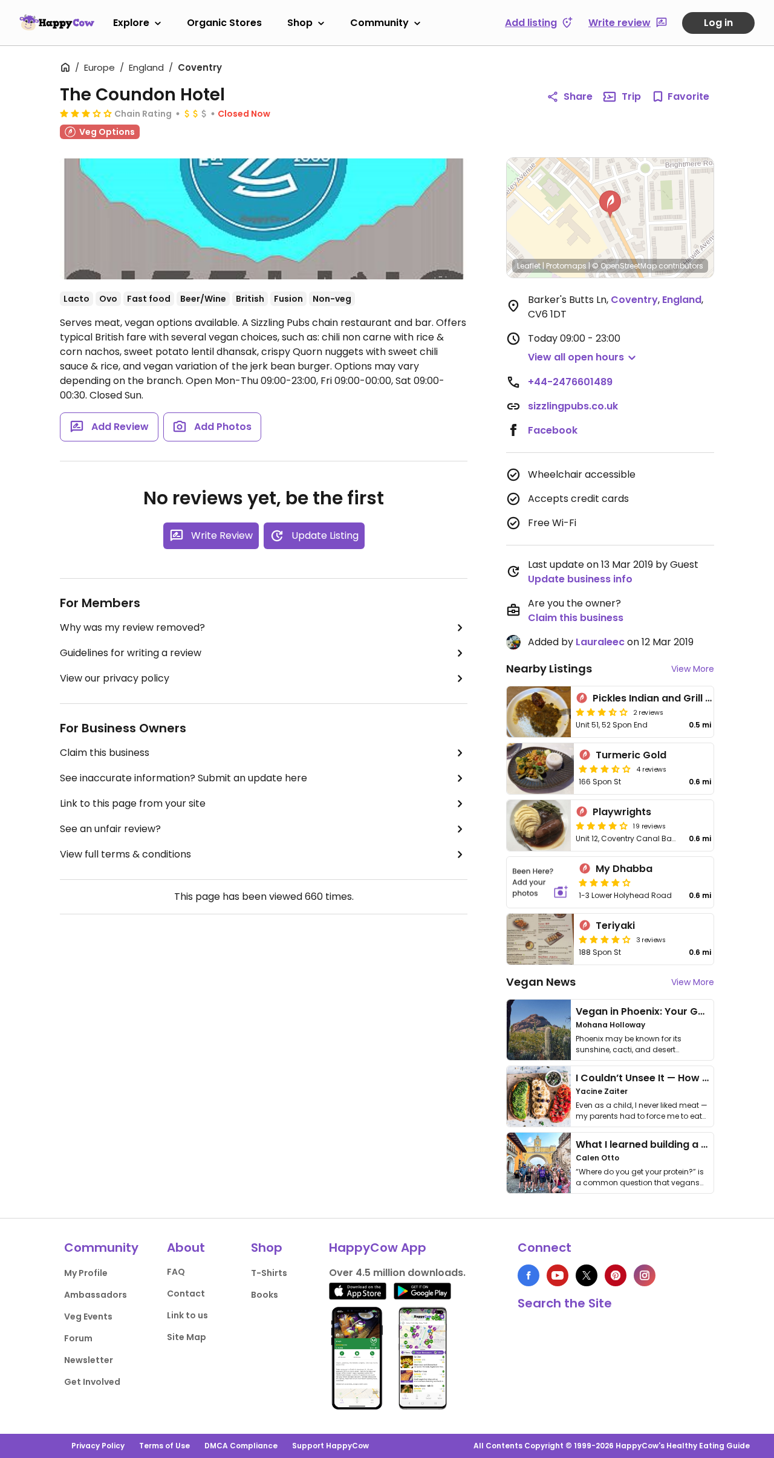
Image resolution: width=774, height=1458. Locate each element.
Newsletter (88, 1360)
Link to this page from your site (133, 803)
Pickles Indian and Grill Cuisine (667, 698)
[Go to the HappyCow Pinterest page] (615, 1275)
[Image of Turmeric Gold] (540, 768)
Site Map (186, 1337)
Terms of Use (164, 1445)
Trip (631, 96)
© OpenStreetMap (624, 266)
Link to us (187, 1315)
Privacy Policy (98, 1445)
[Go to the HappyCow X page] (586, 1275)
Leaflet (529, 266)
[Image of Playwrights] (539, 825)
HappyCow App (377, 1247)
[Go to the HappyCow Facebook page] (528, 1275)
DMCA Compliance (241, 1445)
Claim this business (104, 753)
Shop (300, 23)
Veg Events (88, 1316)
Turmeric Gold (631, 755)
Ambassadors (95, 1295)
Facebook (552, 430)
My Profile (86, 1273)
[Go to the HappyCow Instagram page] (644, 1275)
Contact (186, 1293)
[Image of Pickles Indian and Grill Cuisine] (539, 711)
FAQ (176, 1272)
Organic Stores (224, 23)
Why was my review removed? (132, 627)
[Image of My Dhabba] (540, 882)
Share (578, 96)
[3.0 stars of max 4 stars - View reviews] (86, 113)
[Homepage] (56, 22)
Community (379, 23)
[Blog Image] (539, 1030)
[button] (610, 204)
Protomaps (566, 266)
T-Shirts (269, 1273)
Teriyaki (615, 925)
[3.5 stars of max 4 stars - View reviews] (601, 711)
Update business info (580, 579)
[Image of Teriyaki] (540, 939)
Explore (131, 23)
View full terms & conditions (125, 854)
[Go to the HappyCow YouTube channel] (557, 1275)
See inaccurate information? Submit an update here (183, 778)
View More (692, 669)
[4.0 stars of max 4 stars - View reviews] (601, 825)
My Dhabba (624, 869)
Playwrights (622, 812)
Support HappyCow (330, 1445)
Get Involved (92, 1382)
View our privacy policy (114, 678)
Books (264, 1295)
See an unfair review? (110, 829)
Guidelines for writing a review (130, 653)
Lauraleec (600, 642)
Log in (718, 23)
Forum (78, 1338)
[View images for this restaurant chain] (263, 218)
